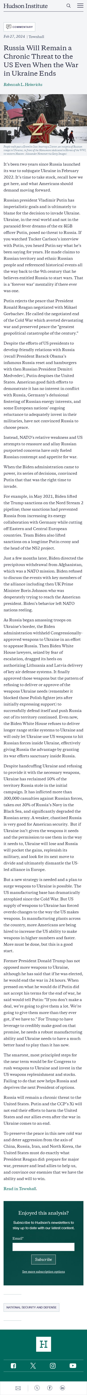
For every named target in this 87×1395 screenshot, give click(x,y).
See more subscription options (43, 1271)
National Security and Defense (31, 1307)
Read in (20, 1189)
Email (17, 1239)
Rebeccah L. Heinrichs (23, 84)
